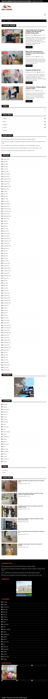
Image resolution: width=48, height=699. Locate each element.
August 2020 (6, 335)
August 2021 (6, 305)
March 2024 (6, 231)
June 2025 (5, 194)
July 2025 (5, 191)
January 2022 (6, 295)
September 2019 (7, 347)
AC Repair (5, 404)
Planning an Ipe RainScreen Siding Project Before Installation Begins (19, 139)
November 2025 (7, 181)
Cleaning (5, 407)
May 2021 (5, 313)
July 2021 (5, 308)
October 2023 (6, 243)
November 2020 (7, 327)
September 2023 (7, 246)
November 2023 (7, 241)
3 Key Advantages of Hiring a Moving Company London (36, 87)
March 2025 (6, 201)
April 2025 (5, 198)
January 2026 (6, 176)
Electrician (5, 412)
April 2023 (5, 258)
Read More (29, 47)
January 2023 (6, 265)
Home (4, 424)
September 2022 (7, 275)
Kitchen (4, 434)
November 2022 (7, 270)
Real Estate (5, 449)
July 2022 (5, 280)
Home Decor (6, 426)
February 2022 (6, 293)
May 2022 (5, 285)
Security (5, 456)
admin (38, 56)
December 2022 (6, 268)
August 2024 (6, 218)
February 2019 (6, 365)
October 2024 (6, 213)
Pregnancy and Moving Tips (33, 70)
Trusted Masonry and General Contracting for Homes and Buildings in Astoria (21, 145)
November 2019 (7, 342)
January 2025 (6, 206)
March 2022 (6, 290)
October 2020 (6, 330)
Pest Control (6, 444)
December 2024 (6, 208)
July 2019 (5, 352)
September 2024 (7, 216)
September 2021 (7, 303)
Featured (5, 414)
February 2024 (6, 233)
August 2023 (6, 248)
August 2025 (6, 189)
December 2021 (6, 298)
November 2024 (7, 211)
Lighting (5, 439)
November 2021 (7, 300)
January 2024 (6, 236)
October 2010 (6, 370)
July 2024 (5, 221)
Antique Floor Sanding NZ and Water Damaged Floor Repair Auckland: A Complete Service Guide (22, 1)
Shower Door (6, 459)
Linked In (4, 127)
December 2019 (6, 340)
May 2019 (5, 357)
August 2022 (6, 278)
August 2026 (6, 159)
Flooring (5, 417)
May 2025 (5, 196)
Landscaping (6, 436)
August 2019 (6, 350)
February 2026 (6, 174)
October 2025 (6, 184)
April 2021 (5, 315)
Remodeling (5, 451)
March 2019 (6, 362)
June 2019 (5, 355)
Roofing (5, 454)
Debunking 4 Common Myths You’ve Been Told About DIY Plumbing (30, 545)
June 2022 (5, 283)
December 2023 (6, 238)
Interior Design (6, 431)
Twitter (4, 121)
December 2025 (6, 179)
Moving (5, 31)
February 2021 (6, 320)
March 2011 (6, 367)
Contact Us (5, 470)
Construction (6, 409)
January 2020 (6, 337)
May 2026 (5, 166)
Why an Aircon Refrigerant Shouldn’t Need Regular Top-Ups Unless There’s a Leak (22, 148)
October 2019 (6, 345)
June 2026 (5, 164)
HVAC (4, 429)
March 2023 (6, 260)
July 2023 (5, 251)
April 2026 (5, 169)
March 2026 (6, 171)
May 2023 (5, 256)
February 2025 (6, 203)
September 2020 (7, 332)
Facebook (4, 118)
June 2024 (5, 223)
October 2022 (6, 273)
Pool (4, 446)
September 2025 (7, 186)
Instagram (4, 124)
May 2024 (5, 226)
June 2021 (5, 310)
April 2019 (5, 360)
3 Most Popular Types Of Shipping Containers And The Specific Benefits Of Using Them (35, 31)
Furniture (5, 419)
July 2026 (5, 161)
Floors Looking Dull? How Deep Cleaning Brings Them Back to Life (18, 150)
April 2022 (5, 288)
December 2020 (6, 325)
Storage (5, 461)
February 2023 (6, 263)
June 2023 (5, 253)
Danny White (39, 35)
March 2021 (6, 317)
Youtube (4, 130)
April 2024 (5, 228)
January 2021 (6, 322)
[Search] (45, 110)
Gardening (5, 422)
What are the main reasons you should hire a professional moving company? (35, 53)
